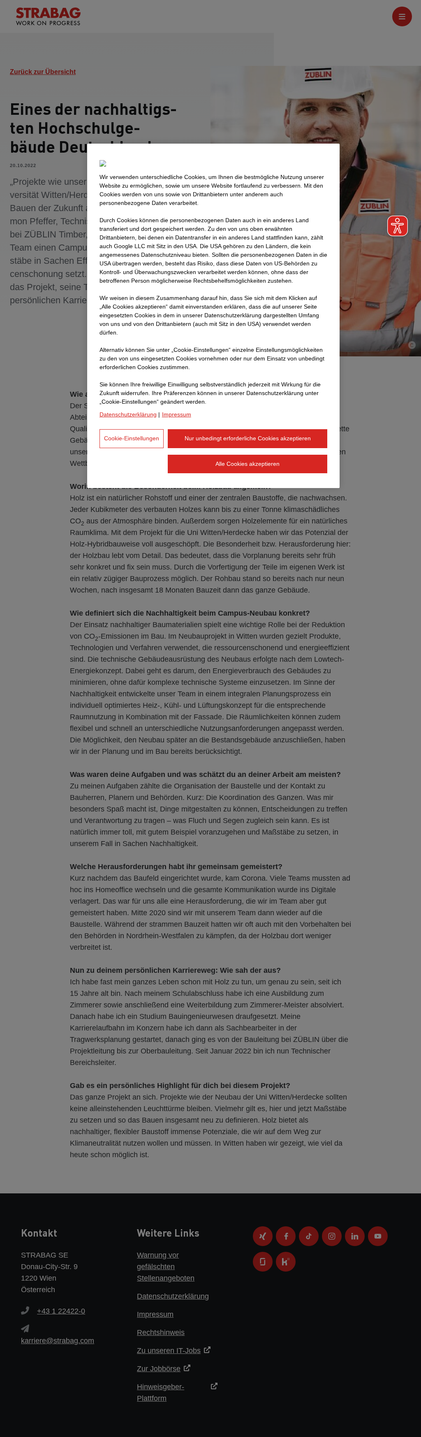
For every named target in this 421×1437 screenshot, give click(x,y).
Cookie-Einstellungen (131, 438)
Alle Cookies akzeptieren (247, 463)
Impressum (176, 414)
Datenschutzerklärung (128, 414)
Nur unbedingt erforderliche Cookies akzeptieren (248, 438)
